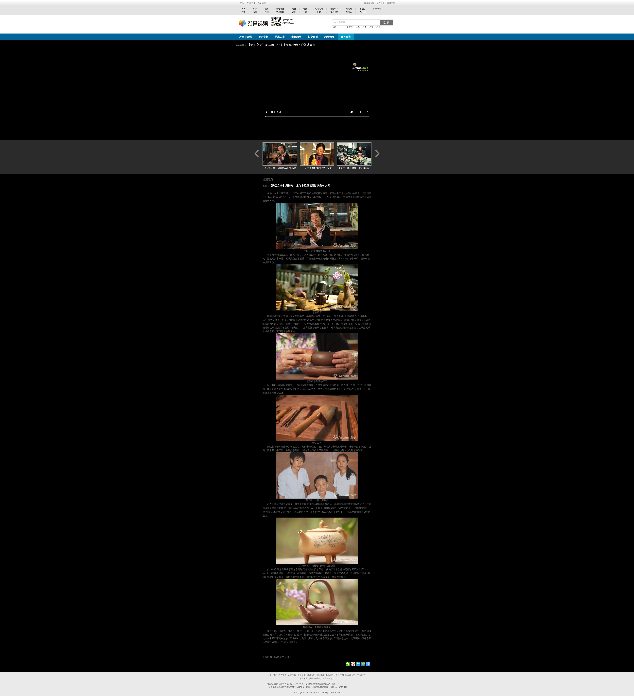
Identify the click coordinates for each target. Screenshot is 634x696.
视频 (267, 12)
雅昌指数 (334, 12)
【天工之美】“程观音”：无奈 (317, 168)
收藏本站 (391, 3)
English (362, 12)
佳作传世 (346, 36)
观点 (267, 9)
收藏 (319, 12)
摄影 (305, 9)
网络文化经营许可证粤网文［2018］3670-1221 (327, 687)
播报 (378, 27)
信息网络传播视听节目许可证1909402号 (286, 687)
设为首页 (380, 3)
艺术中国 (377, 9)
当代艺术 (319, 9)
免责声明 (340, 675)
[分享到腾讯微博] (358, 664)
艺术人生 (280, 36)
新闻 (255, 9)
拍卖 (358, 27)
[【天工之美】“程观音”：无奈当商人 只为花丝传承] (317, 154)
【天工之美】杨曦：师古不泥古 (354, 168)
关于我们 (273, 675)
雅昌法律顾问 (329, 678)
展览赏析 (263, 36)
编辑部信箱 (369, 3)
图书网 (349, 9)
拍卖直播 (313, 36)
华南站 (349, 12)
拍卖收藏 (280, 9)
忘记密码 (262, 3)
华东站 (362, 9)
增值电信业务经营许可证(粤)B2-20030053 (285, 684)
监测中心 (334, 9)
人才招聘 (292, 675)
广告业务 (282, 675)
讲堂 (342, 27)
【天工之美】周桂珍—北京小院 (280, 168)
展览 (294, 12)
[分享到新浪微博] (353, 664)
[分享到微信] (348, 664)
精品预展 (329, 36)
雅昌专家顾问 (315, 678)
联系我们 (311, 675)
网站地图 (321, 675)
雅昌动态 (301, 675)
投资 (365, 27)
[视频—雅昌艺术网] (252, 21)
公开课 (350, 27)
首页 (244, 9)
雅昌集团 (303, 678)
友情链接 (361, 675)
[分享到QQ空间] (363, 664)
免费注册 (251, 3)
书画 (305, 12)
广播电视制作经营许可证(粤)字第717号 (323, 684)
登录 (242, 3)
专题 (255, 12)
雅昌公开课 (245, 36)
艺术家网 (280, 12)
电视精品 (296, 36)
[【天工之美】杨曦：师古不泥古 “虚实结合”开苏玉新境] (354, 154)
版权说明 (330, 675)
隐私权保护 (350, 675)
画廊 (294, 9)
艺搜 (244, 12)
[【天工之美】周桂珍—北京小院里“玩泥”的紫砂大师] (280, 154)
